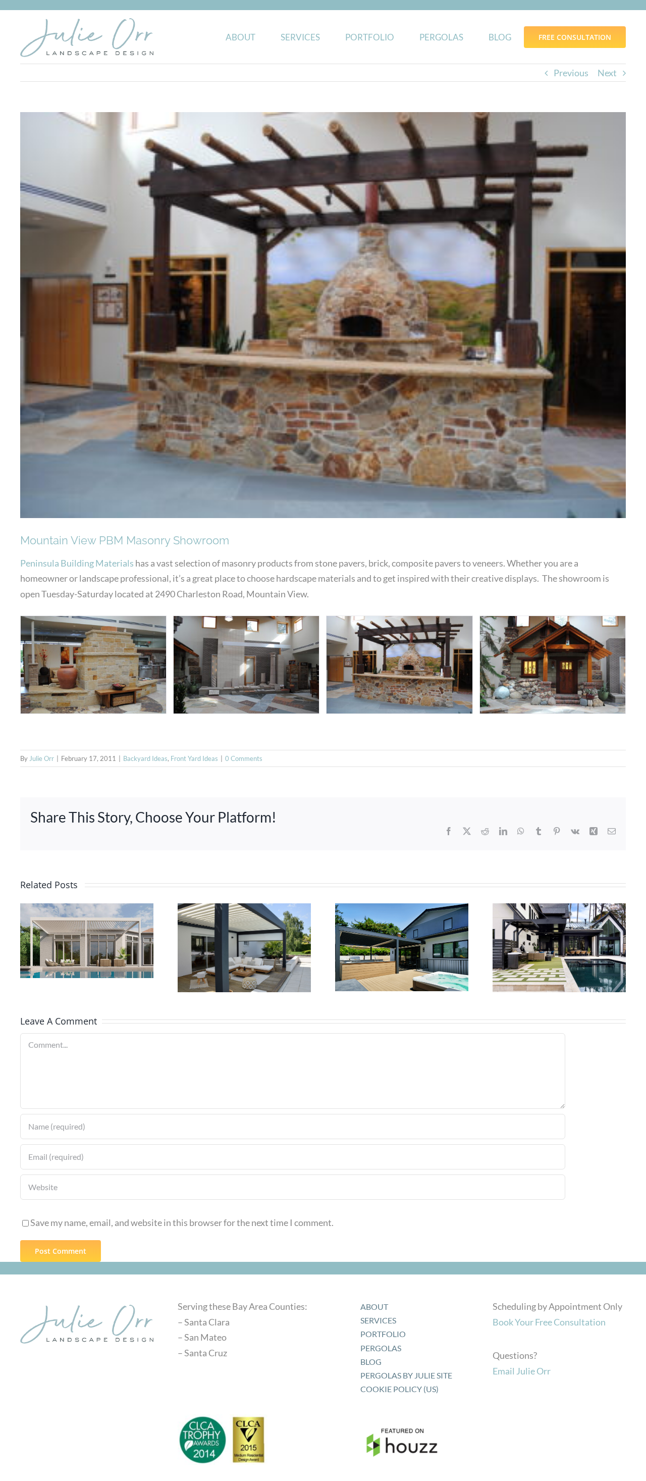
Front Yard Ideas (194, 758)
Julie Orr (41, 758)
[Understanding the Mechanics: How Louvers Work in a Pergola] (559, 947)
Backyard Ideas (145, 758)
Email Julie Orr (522, 1370)
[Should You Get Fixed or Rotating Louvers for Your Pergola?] (244, 947)
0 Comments (243, 758)
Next (607, 72)
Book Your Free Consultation (549, 1321)
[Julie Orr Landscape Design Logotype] (86, 1301)
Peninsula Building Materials (77, 563)
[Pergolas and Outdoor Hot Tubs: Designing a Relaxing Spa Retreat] (401, 947)
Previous (571, 72)
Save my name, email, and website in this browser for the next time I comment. (182, 1222)
